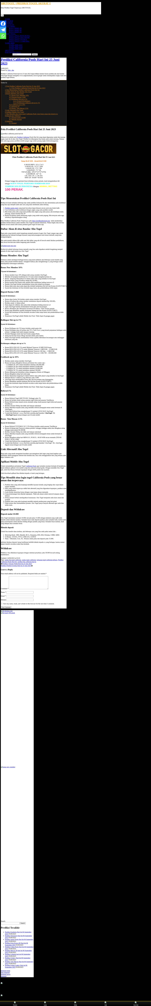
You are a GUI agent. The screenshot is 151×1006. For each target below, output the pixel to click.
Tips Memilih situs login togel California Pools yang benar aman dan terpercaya (31, 114)
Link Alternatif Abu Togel (14, 110)
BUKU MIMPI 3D (15, 30)
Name (3, 592)
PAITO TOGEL (10, 34)
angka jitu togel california (13, 560)
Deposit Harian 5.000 (17, 97)
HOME (7, 19)
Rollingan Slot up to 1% (18, 99)
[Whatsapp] (3, 36)
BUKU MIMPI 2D (15, 28)
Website (3, 600)
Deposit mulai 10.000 (17, 117)
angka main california (29, 560)
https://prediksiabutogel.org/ (41, 221)
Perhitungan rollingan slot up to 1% (26, 103)
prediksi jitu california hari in (27, 562)
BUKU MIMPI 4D (15, 32)
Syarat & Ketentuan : (22, 101)
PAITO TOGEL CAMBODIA (19, 41)
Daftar (75, 1005)
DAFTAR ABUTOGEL (13, 52)
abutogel (3, 976)
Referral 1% (14, 106)
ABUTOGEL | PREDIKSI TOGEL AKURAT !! (26, 3)
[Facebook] (3, 24)
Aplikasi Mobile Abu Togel (14, 112)
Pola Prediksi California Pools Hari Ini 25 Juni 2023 (22, 86)
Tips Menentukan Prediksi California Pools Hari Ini (22, 90)
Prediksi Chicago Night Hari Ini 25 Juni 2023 (17, 564)
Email (3, 596)
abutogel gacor (5, 974)
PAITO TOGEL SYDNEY (18, 39)
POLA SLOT (9, 24)
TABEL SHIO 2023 (15, 45)
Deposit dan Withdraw (13, 116)
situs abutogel (5, 972)
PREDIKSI (8, 23)
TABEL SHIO (9, 43)
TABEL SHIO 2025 (15, 49)
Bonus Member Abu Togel (14, 93)
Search (3, 921)
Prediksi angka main (11, 208)
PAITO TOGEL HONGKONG (19, 36)
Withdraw (9, 121)
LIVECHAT (9, 21)
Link (106, 1005)
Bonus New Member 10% (19, 95)
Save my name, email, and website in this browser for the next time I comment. (28, 604)
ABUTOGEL (9, 50)
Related (13, 123)
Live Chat (136, 1005)
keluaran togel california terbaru (47, 560)
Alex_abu (11, 70)
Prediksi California (23, 137)
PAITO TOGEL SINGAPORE (19, 37)
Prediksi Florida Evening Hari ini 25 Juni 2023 (16, 566)
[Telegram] (3, 30)
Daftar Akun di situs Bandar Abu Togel (18, 92)
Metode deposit (15, 119)
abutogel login (5, 971)
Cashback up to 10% (17, 105)
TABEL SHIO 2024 (15, 47)
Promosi (15, 1005)
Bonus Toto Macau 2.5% (18, 108)
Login (45, 1005)
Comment (4, 588)
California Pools (31, 466)
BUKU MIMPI (10, 26)
